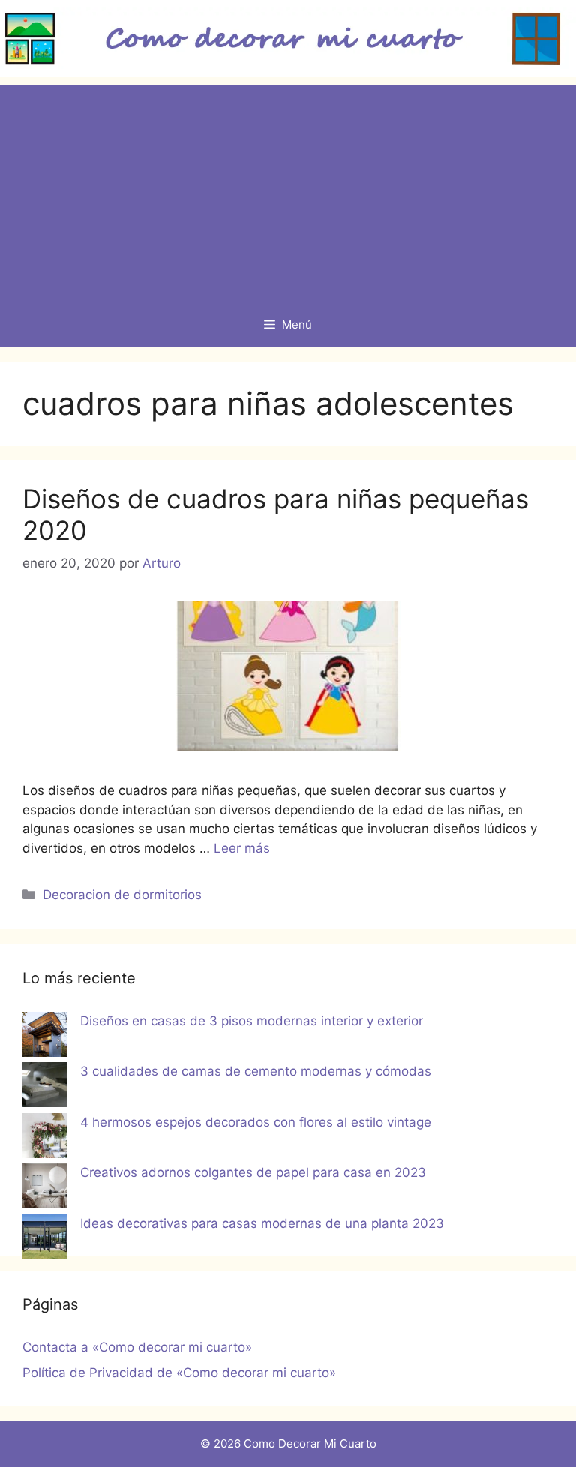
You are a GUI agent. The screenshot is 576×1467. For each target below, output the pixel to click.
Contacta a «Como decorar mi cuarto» (137, 1347)
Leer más (242, 848)
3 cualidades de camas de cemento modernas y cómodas (255, 1071)
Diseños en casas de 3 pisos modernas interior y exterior (251, 1020)
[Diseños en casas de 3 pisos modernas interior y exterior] (45, 1037)
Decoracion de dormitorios (122, 894)
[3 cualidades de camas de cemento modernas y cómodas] (45, 1087)
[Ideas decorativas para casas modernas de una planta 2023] (45, 1239)
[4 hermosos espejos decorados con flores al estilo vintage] (45, 1138)
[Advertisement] (288, 190)
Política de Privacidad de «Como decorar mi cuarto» (179, 1372)
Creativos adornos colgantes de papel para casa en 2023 (253, 1172)
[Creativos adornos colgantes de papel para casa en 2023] (45, 1188)
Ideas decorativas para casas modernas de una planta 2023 (262, 1223)
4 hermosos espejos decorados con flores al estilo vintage (255, 1122)
